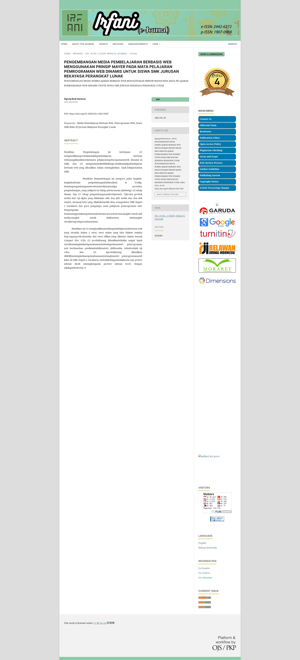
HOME (64, 44)
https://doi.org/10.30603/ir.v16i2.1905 (88, 113)
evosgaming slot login (209, 309)
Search (232, 44)
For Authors (204, 572)
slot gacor (203, 291)
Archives (78, 53)
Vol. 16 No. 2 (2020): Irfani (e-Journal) (106, 53)
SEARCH (103, 44)
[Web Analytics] (217, 520)
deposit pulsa (205, 444)
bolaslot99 (203, 315)
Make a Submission (211, 54)
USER (155, 44)
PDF (158, 99)
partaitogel (204, 322)
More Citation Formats (168, 194)
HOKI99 (202, 425)
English (202, 542)
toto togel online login (209, 303)
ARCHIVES (117, 44)
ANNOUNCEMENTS (138, 44)
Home (67, 53)
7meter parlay (205, 468)
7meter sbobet (205, 474)
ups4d (201, 407)
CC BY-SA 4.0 (100, 623)
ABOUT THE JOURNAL (83, 44)
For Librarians (205, 577)
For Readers (204, 568)
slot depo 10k (205, 297)
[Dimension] (217, 285)
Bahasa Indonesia (207, 547)
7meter (202, 462)
